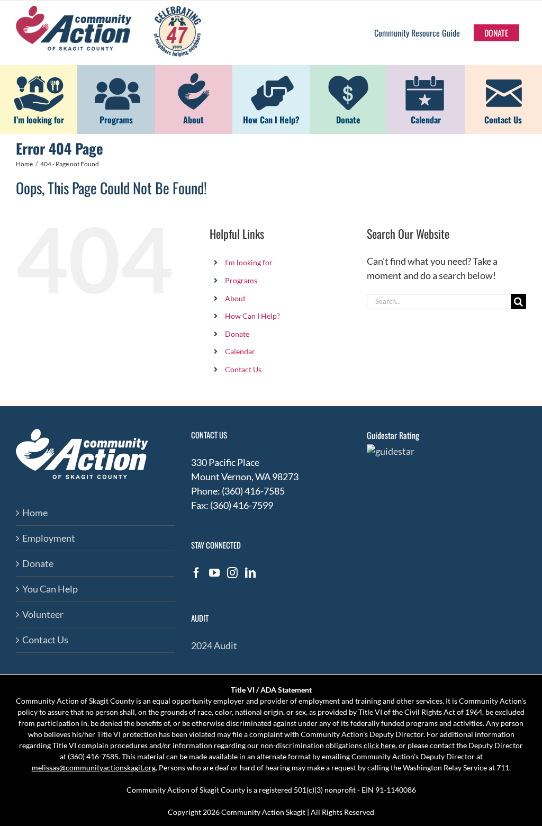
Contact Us (243, 369)
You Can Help (50, 589)
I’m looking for (249, 262)
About (235, 298)
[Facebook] (196, 573)
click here (379, 745)
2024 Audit (214, 645)
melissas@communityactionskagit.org (94, 767)
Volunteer (43, 614)
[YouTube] (214, 573)
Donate (237, 333)
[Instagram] (232, 573)
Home (35, 512)
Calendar (240, 351)
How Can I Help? (252, 315)
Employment (48, 538)
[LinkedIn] (250, 573)
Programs (241, 280)
